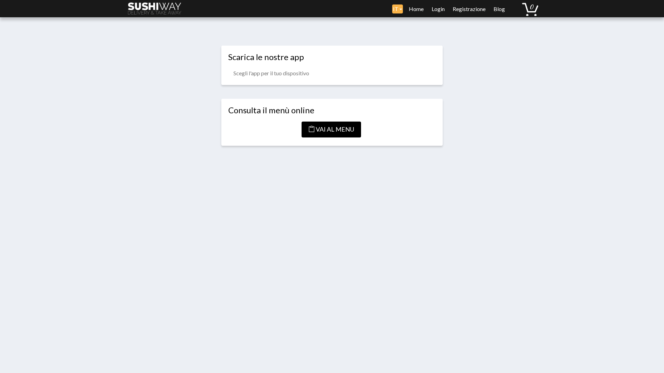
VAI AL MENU (334, 129)
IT (396, 9)
